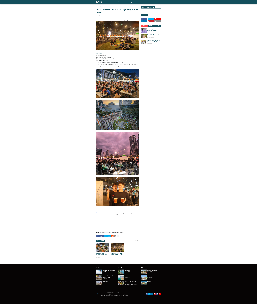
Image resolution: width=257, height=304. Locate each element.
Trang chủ (98, 6)
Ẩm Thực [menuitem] (120, 2)
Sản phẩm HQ (158, 302)
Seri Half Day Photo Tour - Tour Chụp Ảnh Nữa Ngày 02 (153, 35)
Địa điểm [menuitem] (107, 2)
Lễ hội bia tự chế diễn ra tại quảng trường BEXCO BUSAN (117, 254)
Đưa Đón (157, 25)
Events (121, 232)
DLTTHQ (99, 2)
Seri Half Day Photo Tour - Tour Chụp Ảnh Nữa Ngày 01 (153, 41)
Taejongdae (127, 270)
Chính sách (147, 302)
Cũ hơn (136, 261)
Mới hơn (98, 261)
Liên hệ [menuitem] (139, 2)
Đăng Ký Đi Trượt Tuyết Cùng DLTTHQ (109, 271)
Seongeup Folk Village (152, 270)
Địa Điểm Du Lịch (115, 232)
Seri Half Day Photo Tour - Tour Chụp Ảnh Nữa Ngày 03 (153, 29)
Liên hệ (152, 302)
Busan (110, 232)
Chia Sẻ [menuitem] (113, 2)
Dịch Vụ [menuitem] (133, 2)
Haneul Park (105, 281)
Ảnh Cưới (151, 25)
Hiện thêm (137, 240)
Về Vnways (141, 302)
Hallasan (149, 281)
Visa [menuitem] (127, 2)
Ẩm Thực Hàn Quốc (103, 6)
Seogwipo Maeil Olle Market (153, 275)
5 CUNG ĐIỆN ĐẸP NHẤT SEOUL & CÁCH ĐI (108, 276)
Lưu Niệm (144, 25)
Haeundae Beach (128, 275)
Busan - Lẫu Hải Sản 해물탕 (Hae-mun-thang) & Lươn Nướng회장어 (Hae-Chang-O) (102, 254)
